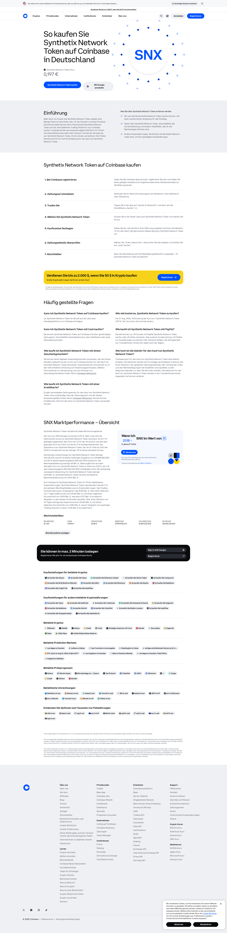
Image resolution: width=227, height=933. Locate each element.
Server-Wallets (140, 796)
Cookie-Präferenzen (69, 829)
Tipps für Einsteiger (69, 871)
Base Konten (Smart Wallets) (147, 803)
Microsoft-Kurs (177, 856)
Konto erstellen (177, 796)
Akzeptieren (205, 924)
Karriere (64, 792)
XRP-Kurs (174, 839)
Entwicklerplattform (143, 788)
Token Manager (104, 835)
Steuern (64, 901)
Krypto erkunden (68, 852)
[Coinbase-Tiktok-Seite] (46, 910)
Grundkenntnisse (68, 867)
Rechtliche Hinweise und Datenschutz (71, 820)
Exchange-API (139, 849)
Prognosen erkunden (106, 815)
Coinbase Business (105, 828)
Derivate (101, 811)
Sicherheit (65, 807)
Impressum (65, 843)
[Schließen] (220, 903)
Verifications (139, 830)
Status (173, 819)
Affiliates (64, 796)
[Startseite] (25, 16)
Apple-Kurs (175, 852)
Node (135, 834)
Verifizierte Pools (105, 859)
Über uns (64, 788)
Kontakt (173, 792)
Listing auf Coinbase (106, 824)
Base (135, 792)
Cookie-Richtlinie (68, 825)
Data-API (137, 826)
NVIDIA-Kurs (176, 848)
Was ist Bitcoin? (67, 882)
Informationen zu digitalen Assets (76, 839)
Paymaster (138, 819)
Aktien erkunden (67, 856)
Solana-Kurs (176, 835)
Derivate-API (139, 860)
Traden (100, 788)
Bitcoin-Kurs (176, 828)
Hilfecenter (175, 788)
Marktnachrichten (68, 879)
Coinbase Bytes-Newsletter (73, 864)
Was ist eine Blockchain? (71, 890)
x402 (135, 811)
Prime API (138, 856)
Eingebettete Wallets (143, 800)
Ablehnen (178, 924)
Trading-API (138, 815)
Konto (173, 811)
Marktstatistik (66, 860)
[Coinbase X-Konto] (24, 910)
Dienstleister (66, 815)
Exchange (101, 852)
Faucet (136, 845)
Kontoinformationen (179, 803)
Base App (101, 792)
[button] (52, 16)
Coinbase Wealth (105, 800)
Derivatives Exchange (107, 856)
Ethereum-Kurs (177, 831)
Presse (63, 803)
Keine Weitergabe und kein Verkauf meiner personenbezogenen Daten (76, 834)
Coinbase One (103, 796)
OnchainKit (138, 822)
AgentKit (137, 838)
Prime (99, 844)
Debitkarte (102, 807)
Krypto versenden (68, 898)
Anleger (63, 811)
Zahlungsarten (177, 807)
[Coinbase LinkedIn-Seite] (31, 910)
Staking (100, 848)
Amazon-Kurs (176, 859)
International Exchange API (146, 853)
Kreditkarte (102, 803)
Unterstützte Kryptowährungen (185, 815)
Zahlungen (102, 831)
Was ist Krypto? (67, 886)
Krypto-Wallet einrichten (72, 894)
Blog (62, 800)
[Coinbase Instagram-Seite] (39, 910)
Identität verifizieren (180, 800)
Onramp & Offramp (142, 807)
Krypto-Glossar (67, 875)
